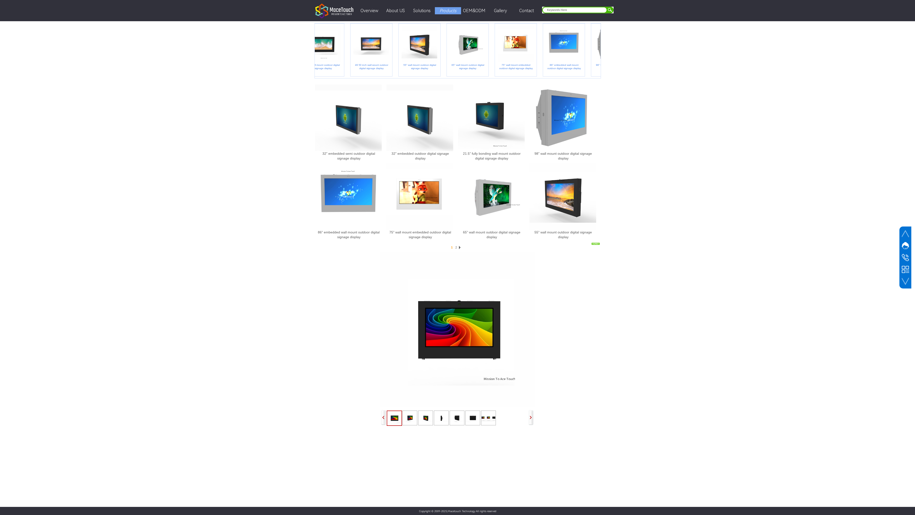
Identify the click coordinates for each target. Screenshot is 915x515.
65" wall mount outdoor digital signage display (457, 67)
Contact (526, 10)
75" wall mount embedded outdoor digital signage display (505, 67)
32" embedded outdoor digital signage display (420, 156)
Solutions (422, 10)
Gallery (500, 10)
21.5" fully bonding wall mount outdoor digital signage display (492, 156)
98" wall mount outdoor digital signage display (563, 156)
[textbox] (573, 10)
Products (448, 10)
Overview (369, 10)
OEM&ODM (474, 10)
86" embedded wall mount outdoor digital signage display (553, 67)
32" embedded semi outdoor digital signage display (348, 156)
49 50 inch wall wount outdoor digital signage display (360, 67)
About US (395, 10)
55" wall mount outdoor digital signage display (408, 67)
